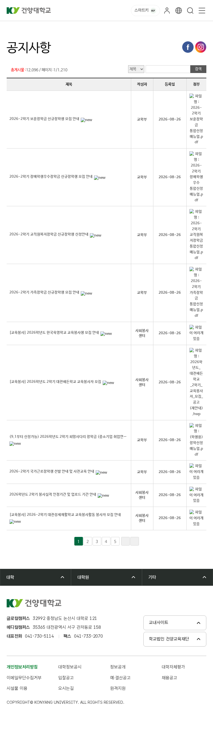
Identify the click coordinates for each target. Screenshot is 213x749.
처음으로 (13, 27)
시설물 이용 (17, 688)
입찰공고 (66, 677)
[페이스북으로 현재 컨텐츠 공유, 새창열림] (188, 47)
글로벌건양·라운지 (42, 27)
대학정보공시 (70, 667)
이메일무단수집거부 (24, 677)
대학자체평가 (173, 667)
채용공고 (169, 677)
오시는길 (66, 688)
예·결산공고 (120, 677)
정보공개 (118, 667)
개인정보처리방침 (22, 667)
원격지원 (118, 688)
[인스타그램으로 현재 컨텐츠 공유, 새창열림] (200, 47)
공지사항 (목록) (76, 27)
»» (134, 541)
